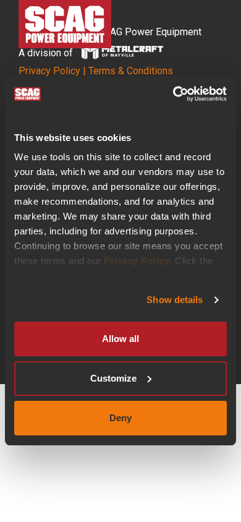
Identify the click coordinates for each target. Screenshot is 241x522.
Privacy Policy (136, 260)
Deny (120, 418)
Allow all (120, 338)
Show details (174, 299)
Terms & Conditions (130, 71)
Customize (113, 378)
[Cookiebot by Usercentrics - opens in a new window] (173, 94)
